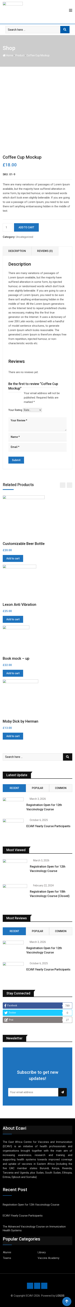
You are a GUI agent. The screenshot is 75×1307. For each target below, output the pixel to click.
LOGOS (60, 1295)
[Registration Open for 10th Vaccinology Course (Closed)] (15, 894)
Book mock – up (16, 658)
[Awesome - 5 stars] (20, 393)
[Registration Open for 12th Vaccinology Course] (13, 806)
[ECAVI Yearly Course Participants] (13, 827)
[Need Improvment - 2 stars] (11, 393)
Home (9, 55)
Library (42, 1252)
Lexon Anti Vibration (19, 604)
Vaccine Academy (48, 1258)
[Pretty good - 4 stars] (17, 393)
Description (17, 251)
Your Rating (15, 410)
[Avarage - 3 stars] (14, 393)
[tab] (17, 251)
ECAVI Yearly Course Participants (48, 826)
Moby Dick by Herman (20, 721)
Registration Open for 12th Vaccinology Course (31, 1204)
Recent (14, 788)
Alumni (7, 1252)
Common (60, 788)
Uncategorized (24, 237)
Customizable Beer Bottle (24, 543)
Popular (37, 788)
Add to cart (26, 227)
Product (19, 55)
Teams (7, 1258)
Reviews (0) (45, 251)
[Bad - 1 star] (8, 393)
